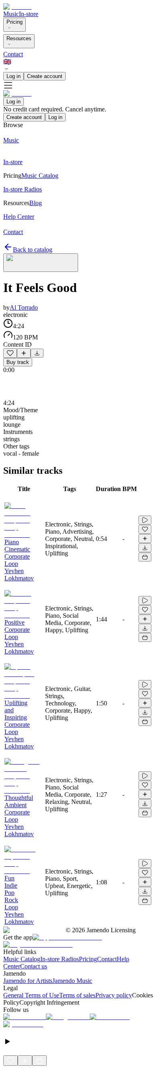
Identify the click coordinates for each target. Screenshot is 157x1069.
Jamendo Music (72, 980)
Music (11, 13)
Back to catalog (32, 249)
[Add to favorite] (10, 353)
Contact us (33, 966)
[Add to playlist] (24, 353)
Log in (13, 76)
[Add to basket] (144, 557)
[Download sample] (37, 353)
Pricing (14, 22)
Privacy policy (113, 995)
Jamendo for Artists (27, 980)
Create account (44, 76)
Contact (13, 54)
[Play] (40, 262)
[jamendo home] (17, 6)
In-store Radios (59, 959)
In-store (28, 13)
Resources (18, 38)
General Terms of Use (31, 995)
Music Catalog (21, 959)
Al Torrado (24, 307)
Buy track (17, 362)
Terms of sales (77, 995)
